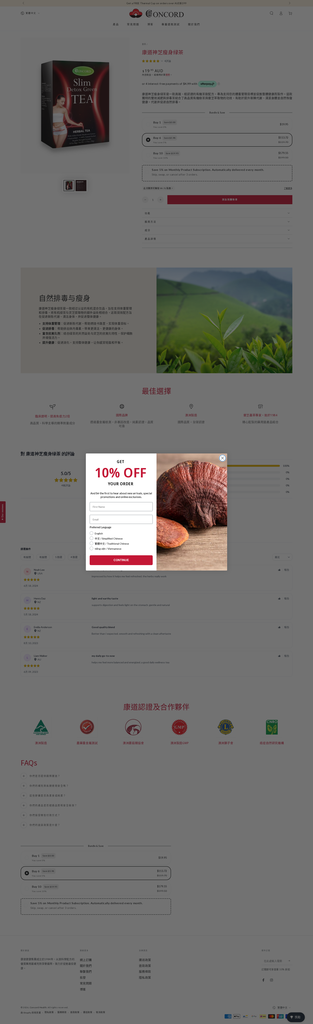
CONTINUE (121, 560)
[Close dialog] (222, 458)
